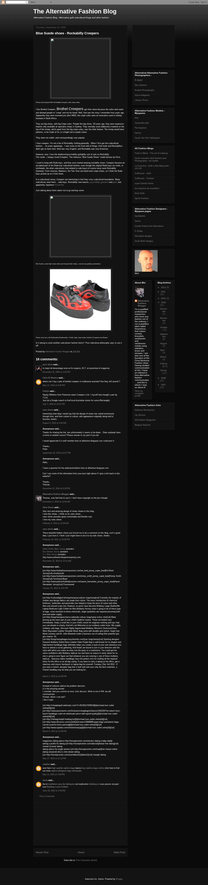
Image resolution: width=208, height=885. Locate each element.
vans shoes (48, 410)
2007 (163, 385)
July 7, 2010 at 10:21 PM (54, 404)
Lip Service (140, 415)
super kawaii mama (144, 183)
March (163, 357)
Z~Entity (139, 231)
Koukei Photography (144, 90)
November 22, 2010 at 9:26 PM (56, 488)
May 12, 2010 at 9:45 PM (54, 385)
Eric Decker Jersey (51, 551)
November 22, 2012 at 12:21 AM (57, 561)
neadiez (46, 764)
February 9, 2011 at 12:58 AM (56, 523)
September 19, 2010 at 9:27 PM (57, 453)
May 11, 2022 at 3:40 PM (54, 774)
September (164, 335)
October (163, 328)
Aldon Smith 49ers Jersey (54, 549)
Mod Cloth (140, 193)
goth (115, 182)
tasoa (45, 780)
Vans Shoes (48, 507)
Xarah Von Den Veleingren (147, 138)
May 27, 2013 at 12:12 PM (54, 758)
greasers (104, 182)
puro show (48, 364)
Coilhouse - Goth (143, 173)
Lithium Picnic (141, 100)
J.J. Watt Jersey (50, 554)
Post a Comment (47, 796)
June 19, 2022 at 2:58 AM (54, 790)
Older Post (119, 852)
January (163, 371)
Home (81, 852)
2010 (163, 298)
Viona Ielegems (142, 95)
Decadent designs (143, 236)
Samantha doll (142, 123)
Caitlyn (46, 391)
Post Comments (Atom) (86, 860)
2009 (163, 302)
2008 (163, 378)
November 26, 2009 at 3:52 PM (56, 372)
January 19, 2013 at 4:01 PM (55, 588)
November (163, 319)
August (163, 343)
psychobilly (95, 182)
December (163, 310)
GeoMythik (140, 216)
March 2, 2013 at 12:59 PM (55, 676)
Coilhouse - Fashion (144, 178)
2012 (163, 287)
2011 (163, 291)
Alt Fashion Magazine (145, 420)
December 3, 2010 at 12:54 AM (56, 502)
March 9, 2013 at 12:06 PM (55, 731)
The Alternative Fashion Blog (74, 11)
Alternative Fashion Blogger (56, 494)
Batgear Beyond (142, 425)
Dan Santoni (141, 85)
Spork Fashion (142, 198)
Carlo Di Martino (50, 378)
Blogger (119, 879)
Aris (136, 118)
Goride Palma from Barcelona (149, 226)
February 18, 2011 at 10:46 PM (56, 539)
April (162, 350)
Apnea (138, 133)
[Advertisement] (80, 824)
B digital (138, 80)
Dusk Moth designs (144, 241)
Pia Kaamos (140, 128)
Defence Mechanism (145, 410)
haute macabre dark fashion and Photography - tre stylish (150, 159)
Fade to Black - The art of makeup (151, 153)
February (163, 364)
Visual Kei (59, 185)
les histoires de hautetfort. (147, 188)
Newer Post (42, 852)
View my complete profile (139, 393)
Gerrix (138, 221)
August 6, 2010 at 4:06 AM (54, 423)
